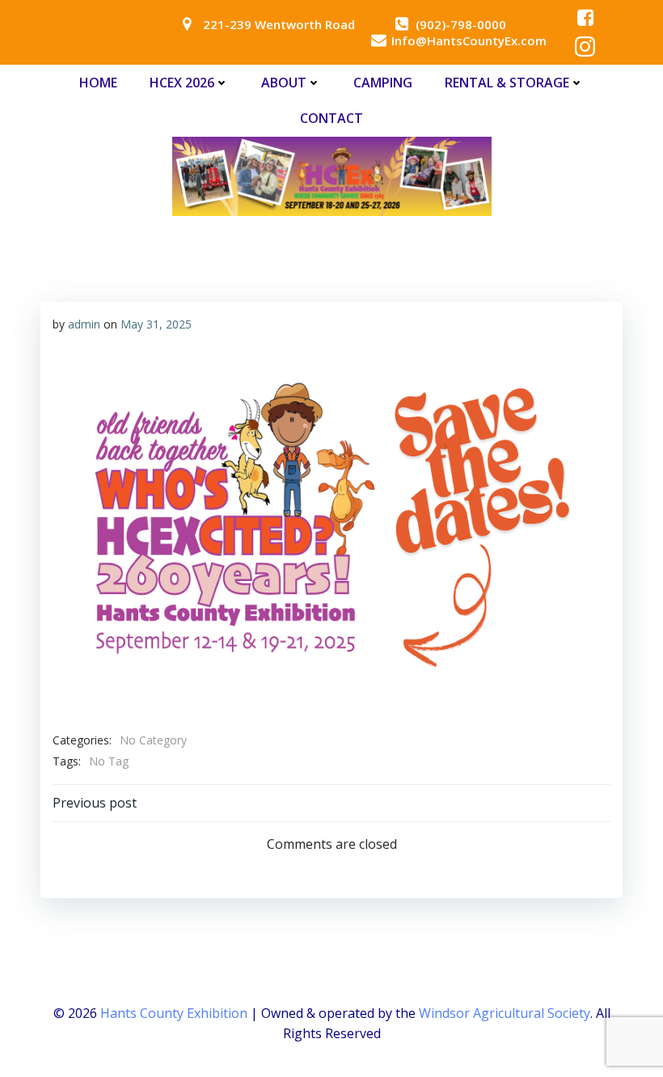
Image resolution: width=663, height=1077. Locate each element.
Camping (382, 82)
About (283, 82)
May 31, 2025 (156, 324)
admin (84, 324)
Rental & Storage (507, 82)
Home (98, 82)
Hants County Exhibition (173, 1013)
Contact (331, 118)
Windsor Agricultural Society (504, 1013)
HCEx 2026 (182, 82)
